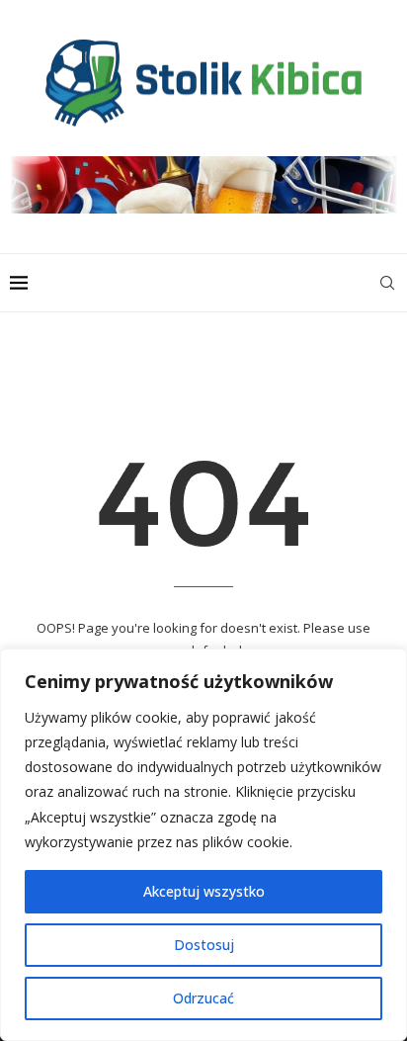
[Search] (387, 282)
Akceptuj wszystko (204, 891)
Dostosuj (204, 944)
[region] (203, 845)
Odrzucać (203, 998)
